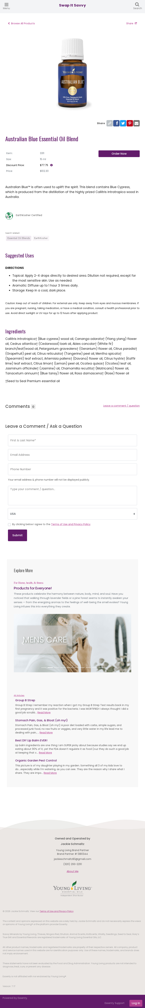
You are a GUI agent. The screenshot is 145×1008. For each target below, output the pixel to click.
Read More (44, 712)
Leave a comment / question (121, 405)
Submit (17, 535)
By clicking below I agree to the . (51, 524)
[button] (22, 643)
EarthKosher (41, 238)
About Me (73, 871)
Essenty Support (114, 1003)
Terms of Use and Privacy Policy (70, 524)
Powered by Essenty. (15, 998)
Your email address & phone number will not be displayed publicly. (49, 479)
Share (129, 23)
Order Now (119, 154)
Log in (136, 1003)
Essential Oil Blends (18, 238)
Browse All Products (23, 23)
